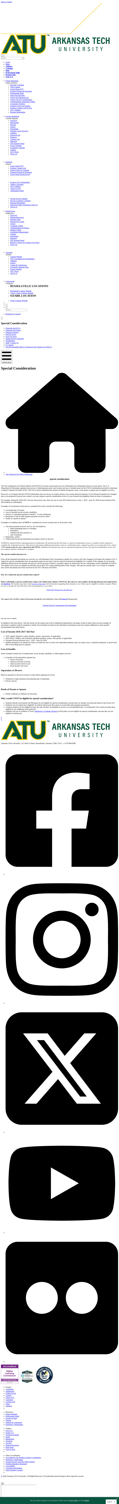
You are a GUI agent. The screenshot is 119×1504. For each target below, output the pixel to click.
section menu (6, 362)
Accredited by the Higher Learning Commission (23, 1458)
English (109, 1502)
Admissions (10, 1391)
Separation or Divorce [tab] (11, 670)
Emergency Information (14, 1425)
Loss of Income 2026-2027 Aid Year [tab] (18, 631)
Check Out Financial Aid (19, 98)
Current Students (12, 116)
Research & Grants (17, 222)
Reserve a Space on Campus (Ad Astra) (24, 243)
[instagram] (62, 1003)
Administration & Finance (19, 228)
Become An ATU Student (42, 1480)
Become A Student (17, 85)
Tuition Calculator (16, 184)
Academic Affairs (16, 226)
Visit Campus (15, 87)
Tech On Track (11, 337)
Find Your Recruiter (17, 95)
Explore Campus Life (18, 168)
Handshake (14, 129)
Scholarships (10, 341)
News (8, 1404)
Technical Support (12, 1435)
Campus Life (15, 139)
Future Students (11, 81)
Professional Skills (17, 93)
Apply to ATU (15, 189)
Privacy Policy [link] (74, 1500)
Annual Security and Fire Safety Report (20, 1462)
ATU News (14, 152)
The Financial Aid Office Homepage (19, 474)
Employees (10, 211)
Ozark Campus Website (19, 301)
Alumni (8, 253)
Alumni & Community (14, 1422)
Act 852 (9, 1443)
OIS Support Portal (17, 144)
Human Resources (17, 217)
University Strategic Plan (19, 267)
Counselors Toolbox (17, 104)
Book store (10, 1447)
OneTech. (6, 584)
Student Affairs (15, 230)
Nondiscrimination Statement (16, 1464)
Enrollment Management (19, 232)
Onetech (64, 599)
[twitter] (62, 1132)
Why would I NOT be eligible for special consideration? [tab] (27, 698)
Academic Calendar (17, 148)
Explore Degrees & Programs (21, 91)
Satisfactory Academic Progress (46, 711)
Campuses (9, 281)
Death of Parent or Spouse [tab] (13, 689)
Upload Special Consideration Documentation (59, 605)
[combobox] (111, 1501)
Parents (8, 162)
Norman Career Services (19, 131)
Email (8, 1437)
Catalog (13, 150)
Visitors (8, 1420)
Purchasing (14, 236)
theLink (13, 125)
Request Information (17, 112)
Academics (10, 1389)
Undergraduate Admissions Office (22, 102)
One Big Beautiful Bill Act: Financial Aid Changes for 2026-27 (29, 347)
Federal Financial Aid (79, 1480)
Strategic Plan (15, 220)
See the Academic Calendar (20, 201)
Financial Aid (15, 135)
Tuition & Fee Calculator (15, 339)
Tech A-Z (13, 154)
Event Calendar (16, 146)
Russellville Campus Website (20, 291)
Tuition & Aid (11, 1393)
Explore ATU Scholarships (20, 182)
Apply (8, 62)
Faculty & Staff (11, 1418)
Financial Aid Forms (13, 330)
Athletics (13, 133)
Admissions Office (17, 191)
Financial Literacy (12, 332)
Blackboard (14, 123)
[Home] (62, 472)
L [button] (1, 717)
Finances (13, 137)
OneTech (13, 121)
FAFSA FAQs (11, 334)
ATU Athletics (15, 110)
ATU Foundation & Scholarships (22, 259)
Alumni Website (16, 257)
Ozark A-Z (10, 1433)
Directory (13, 141)
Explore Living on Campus (20, 106)
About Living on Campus (19, 170)
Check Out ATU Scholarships (21, 100)
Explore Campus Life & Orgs (21, 108)
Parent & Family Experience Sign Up (24, 205)
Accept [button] (86, 1500)
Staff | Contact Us (12, 343)
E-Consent (9, 345)
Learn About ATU (17, 89)
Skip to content (6, 2)
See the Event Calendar (18, 199)
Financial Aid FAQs (13, 328)
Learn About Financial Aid (20, 174)
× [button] (117, 1498)
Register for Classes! (13, 314)
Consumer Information (14, 1468)
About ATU (10, 1398)
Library (13, 127)
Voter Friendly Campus (14, 1470)
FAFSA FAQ (95, 1480)
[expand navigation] (6, 305)
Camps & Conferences (18, 265)
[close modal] (2, 1483)
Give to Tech (10, 1449)
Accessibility (10, 1466)
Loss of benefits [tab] (8, 649)
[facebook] (62, 874)
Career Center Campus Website (21, 293)
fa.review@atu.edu (38, 584)
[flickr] (62, 1362)
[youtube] (62, 1233)
